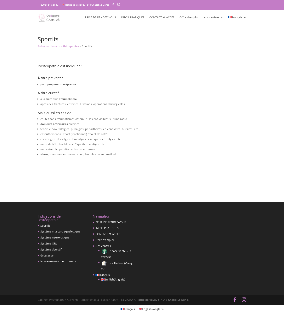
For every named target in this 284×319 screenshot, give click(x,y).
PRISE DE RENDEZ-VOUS (100, 17)
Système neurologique (54, 237)
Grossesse (47, 255)
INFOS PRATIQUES (132, 17)
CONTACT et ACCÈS (161, 17)
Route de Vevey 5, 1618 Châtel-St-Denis (163, 300)
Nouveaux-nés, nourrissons (58, 261)
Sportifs (45, 225)
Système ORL (48, 243)
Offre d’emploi (188, 17)
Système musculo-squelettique (60, 231)
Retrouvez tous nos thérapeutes (58, 46)
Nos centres (211, 17)
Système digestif (51, 249)
